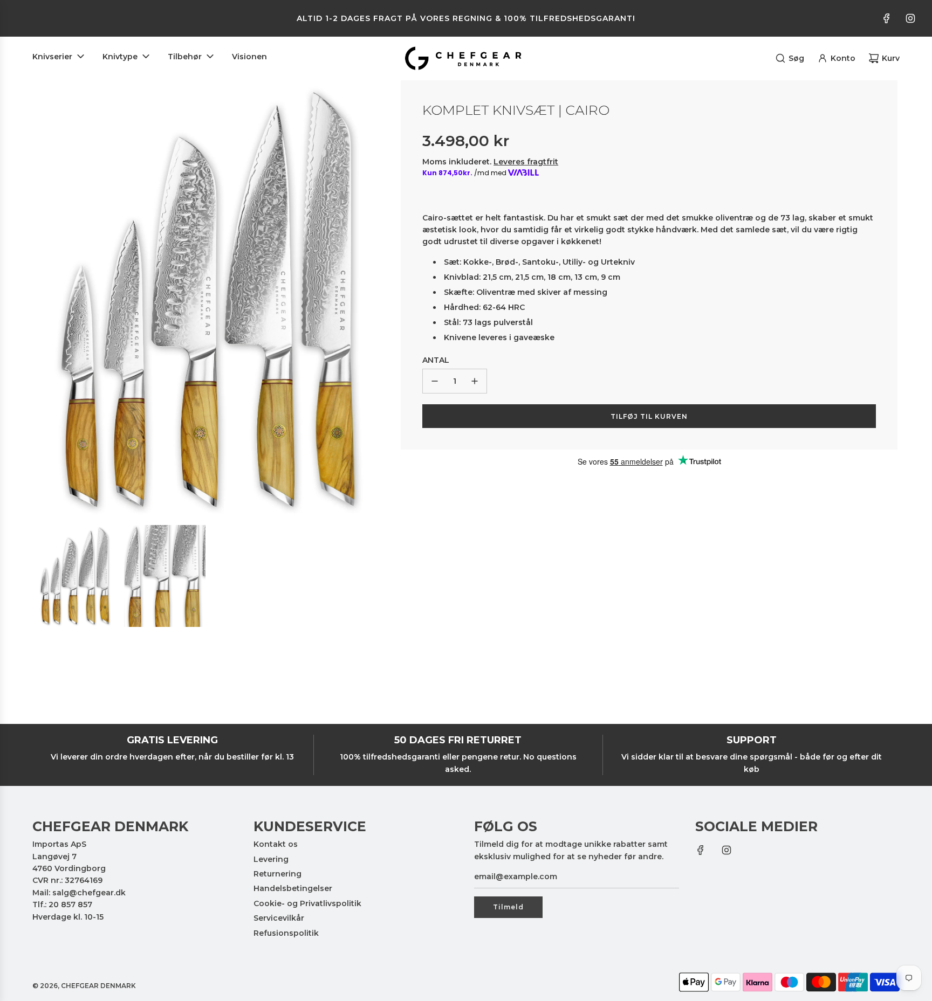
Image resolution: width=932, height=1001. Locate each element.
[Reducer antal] (435, 381)
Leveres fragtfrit (526, 162)
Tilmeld (508, 907)
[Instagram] (910, 18)
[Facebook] (887, 18)
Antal (435, 360)
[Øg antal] (474, 381)
